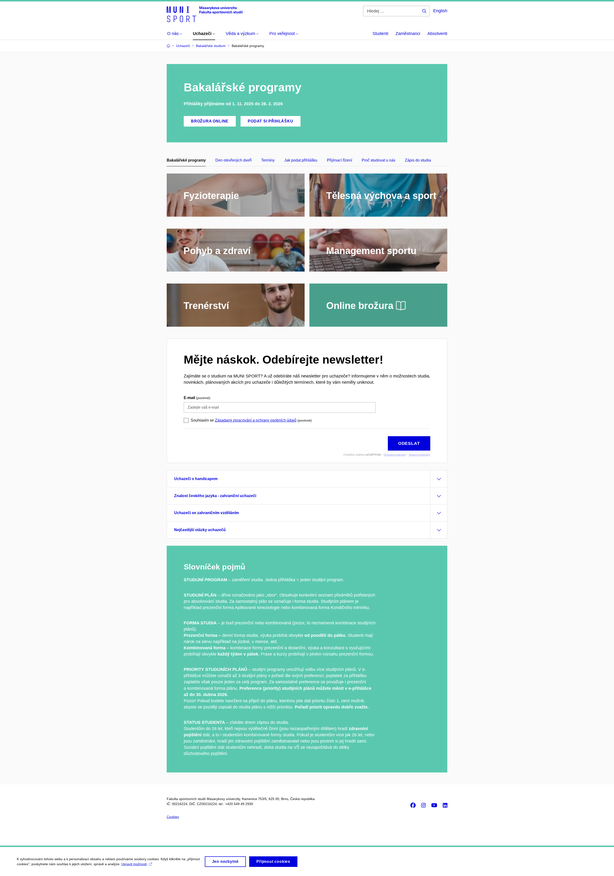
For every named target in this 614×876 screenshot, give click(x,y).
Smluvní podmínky (419, 454)
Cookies (173, 817)
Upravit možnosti (134, 864)
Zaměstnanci (408, 33)
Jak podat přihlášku (300, 160)
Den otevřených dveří (233, 160)
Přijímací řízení (339, 160)
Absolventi (437, 33)
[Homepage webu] (205, 14)
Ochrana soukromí (395, 454)
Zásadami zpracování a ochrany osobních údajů (255, 420)
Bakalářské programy (186, 160)
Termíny (268, 160)
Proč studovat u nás (378, 160)
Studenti (380, 33)
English (440, 10)
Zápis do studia (418, 160)
